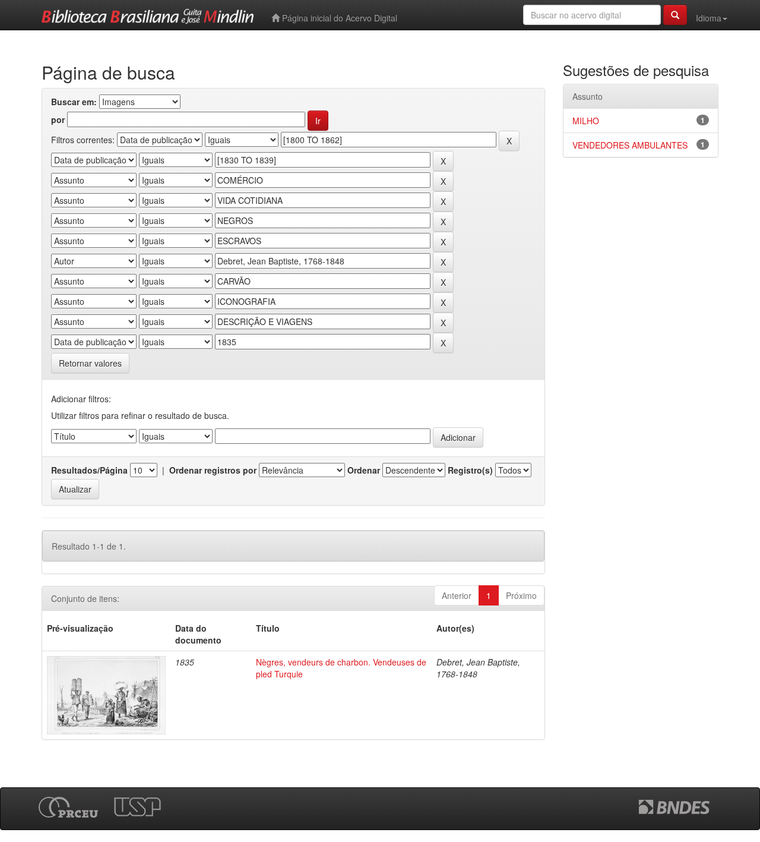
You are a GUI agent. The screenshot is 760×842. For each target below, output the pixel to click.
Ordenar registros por (212, 470)
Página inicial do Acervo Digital (338, 18)
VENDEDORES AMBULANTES (630, 145)
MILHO (585, 121)
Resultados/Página (89, 470)
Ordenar (363, 470)
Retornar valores (90, 363)
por (58, 119)
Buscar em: (74, 102)
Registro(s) (470, 470)
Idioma (708, 18)
